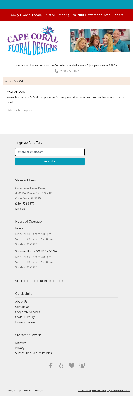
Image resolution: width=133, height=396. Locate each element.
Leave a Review (25, 322)
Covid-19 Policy (25, 317)
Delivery (20, 343)
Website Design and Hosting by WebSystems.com (104, 390)
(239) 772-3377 (69, 71)
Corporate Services (27, 312)
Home (8, 81)
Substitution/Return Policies (33, 353)
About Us (21, 301)
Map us (20, 209)
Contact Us (22, 307)
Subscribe (50, 161)
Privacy (19, 348)
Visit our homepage (20, 110)
